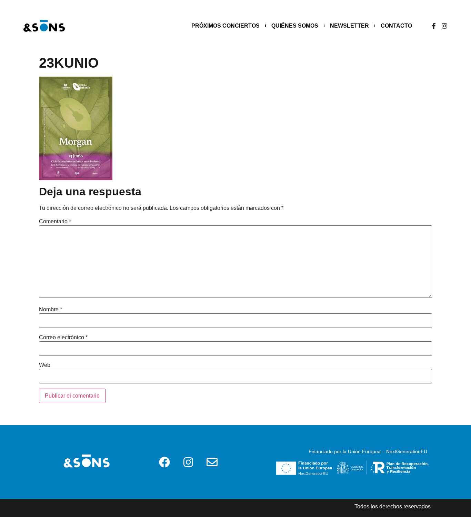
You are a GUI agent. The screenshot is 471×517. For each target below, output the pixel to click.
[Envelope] (212, 462)
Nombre (50, 309)
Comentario (55, 221)
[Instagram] (444, 26)
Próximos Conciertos (225, 26)
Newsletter (349, 26)
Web (44, 365)
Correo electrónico (63, 337)
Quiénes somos (294, 26)
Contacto (396, 26)
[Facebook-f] (434, 26)
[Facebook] (164, 462)
